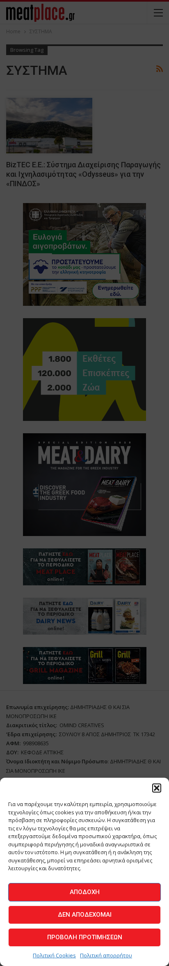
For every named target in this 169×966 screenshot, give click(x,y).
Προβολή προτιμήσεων (84, 937)
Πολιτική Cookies (54, 955)
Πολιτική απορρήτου (106, 955)
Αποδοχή (85, 892)
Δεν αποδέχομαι (85, 914)
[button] (157, 788)
